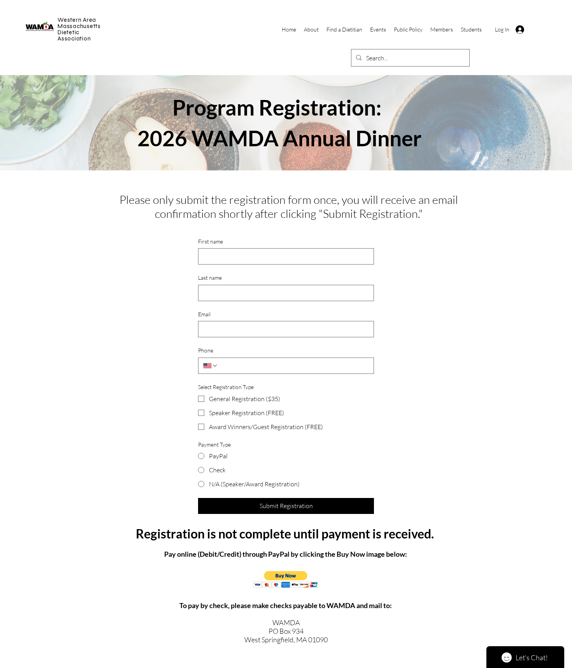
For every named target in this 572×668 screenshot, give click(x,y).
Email (204, 314)
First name (210, 241)
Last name (210, 277)
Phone (205, 350)
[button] (286, 579)
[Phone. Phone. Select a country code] (210, 366)
